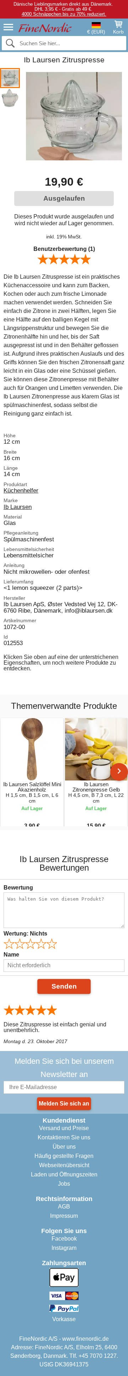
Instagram (64, 1248)
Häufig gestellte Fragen (64, 1156)
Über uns (64, 1147)
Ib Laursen (18, 506)
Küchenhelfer (21, 490)
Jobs (64, 1184)
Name (11, 955)
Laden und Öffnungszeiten (64, 1174)
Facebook (64, 1239)
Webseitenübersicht (64, 1165)
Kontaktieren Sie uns (64, 1137)
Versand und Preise (64, 1128)
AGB (64, 1207)
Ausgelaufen (64, 198)
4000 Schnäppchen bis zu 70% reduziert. (64, 14)
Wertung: (25, 934)
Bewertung (18, 888)
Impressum (64, 1216)
